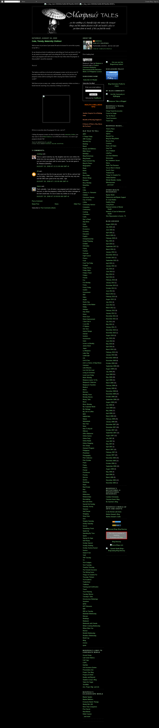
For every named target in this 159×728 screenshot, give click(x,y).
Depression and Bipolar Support (116, 197)
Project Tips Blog (88, 672)
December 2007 (111, 424)
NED (84, 414)
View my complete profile (102, 48)
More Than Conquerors (90, 707)
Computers (86, 207)
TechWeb (86, 684)
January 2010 (110, 355)
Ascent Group (87, 655)
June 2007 (109, 441)
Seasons (85, 509)
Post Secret (86, 709)
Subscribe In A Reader (90, 80)
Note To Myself (87, 428)
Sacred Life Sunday (89, 504)
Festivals (85, 253)
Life (84, 358)
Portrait (85, 470)
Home (56, 204)
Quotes (85, 480)
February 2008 (110, 419)
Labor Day (86, 353)
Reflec (85, 492)
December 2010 (111, 330)
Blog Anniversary (88, 156)
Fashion (48, 143)
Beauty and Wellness (89, 149)
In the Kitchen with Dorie (113, 512)
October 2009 (110, 363)
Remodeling (86, 499)
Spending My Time (89, 533)
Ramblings (86, 482)
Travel (85, 589)
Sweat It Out (87, 553)
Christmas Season (88, 197)
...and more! (86, 716)
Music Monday (87, 404)
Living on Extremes (89, 372)
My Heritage (86, 409)
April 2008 (109, 413)
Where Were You (88, 628)
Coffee (85, 202)
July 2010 (109, 338)
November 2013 (111, 285)
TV (84, 560)
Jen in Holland (110, 151)
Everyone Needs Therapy (91, 702)
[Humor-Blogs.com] (116, 545)
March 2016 (109, 249)
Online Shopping (57, 143)
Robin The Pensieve (112, 165)
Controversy (86, 209)
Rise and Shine (87, 501)
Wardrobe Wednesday (89, 613)
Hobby (85, 307)
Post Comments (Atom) (48, 208)
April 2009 (109, 380)
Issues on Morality (88, 343)
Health (85, 299)
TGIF (84, 555)
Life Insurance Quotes (90, 667)
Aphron (108, 134)
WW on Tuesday (88, 611)
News (84, 426)
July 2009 (109, 371)
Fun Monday (87, 282)
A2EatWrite (109, 131)
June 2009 (109, 374)
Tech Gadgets (87, 562)
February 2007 (110, 452)
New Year (86, 424)
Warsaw (85, 616)
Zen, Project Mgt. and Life (91, 687)
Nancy (108, 163)
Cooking (85, 212)
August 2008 (110, 402)
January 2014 (110, 283)
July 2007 (109, 438)
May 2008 (109, 410)
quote (84, 645)
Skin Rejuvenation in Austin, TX (116, 216)
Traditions (86, 584)
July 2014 (109, 269)
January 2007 (110, 455)
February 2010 (110, 352)
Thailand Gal (110, 173)
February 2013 (110, 296)
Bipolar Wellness (88, 699)
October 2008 (110, 396)
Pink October (87, 460)
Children (85, 195)
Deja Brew (86, 222)
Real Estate (86, 487)
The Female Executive (90, 570)
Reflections (86, 494)
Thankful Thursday (88, 567)
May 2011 (109, 324)
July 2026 (109, 227)
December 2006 (111, 458)
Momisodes (109, 158)
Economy (86, 231)
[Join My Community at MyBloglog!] (116, 96)
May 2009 (109, 377)
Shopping (86, 514)
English (85, 236)
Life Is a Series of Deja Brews (92, 363)
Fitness (85, 258)
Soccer (85, 526)
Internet (85, 334)
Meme (85, 390)
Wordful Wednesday (89, 633)
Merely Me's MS (88, 704)
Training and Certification (90, 587)
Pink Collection (87, 458)
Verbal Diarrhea (111, 177)
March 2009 (109, 383)
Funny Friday (87, 287)
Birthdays (86, 153)
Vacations (86, 601)
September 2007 (111, 433)
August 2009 (110, 369)
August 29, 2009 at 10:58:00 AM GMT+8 (53, 196)
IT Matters (86, 326)
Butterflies (86, 185)
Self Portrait (86, 511)
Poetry (85, 465)
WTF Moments (87, 606)
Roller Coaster (87, 714)
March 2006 (109, 477)
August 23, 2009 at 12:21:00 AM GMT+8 (53, 166)
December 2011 (111, 316)
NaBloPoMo (86, 416)
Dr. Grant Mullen (111, 200)
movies (85, 643)
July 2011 (109, 321)
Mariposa (98, 41)
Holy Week (86, 312)
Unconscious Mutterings (90, 599)
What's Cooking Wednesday (91, 626)
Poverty (85, 475)
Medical (85, 387)
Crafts (85, 217)
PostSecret (86, 472)
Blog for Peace (87, 163)
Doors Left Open (111, 146)
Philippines (86, 450)
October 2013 (110, 288)
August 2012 (110, 299)
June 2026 (109, 230)
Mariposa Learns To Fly (90, 380)
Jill (38, 171)
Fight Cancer (87, 256)
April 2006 (109, 474)
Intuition (85, 336)
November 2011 (111, 319)
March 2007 (109, 449)
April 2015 (109, 263)
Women (85, 631)
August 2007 (110, 435)
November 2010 (111, 333)
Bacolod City (87, 141)
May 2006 (109, 472)
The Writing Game (88, 572)
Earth (84, 224)
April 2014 (109, 277)
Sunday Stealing (88, 545)
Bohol (84, 170)
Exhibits (85, 243)
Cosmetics (86, 214)
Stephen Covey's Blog (90, 680)
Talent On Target (88, 682)
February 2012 (110, 310)
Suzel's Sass (110, 170)
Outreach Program (88, 448)
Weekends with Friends (90, 623)
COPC (85, 662)
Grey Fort (109, 148)
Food (84, 260)
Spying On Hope (88, 538)
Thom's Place (110, 129)
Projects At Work (88, 675)
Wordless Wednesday (89, 635)
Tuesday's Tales (88, 596)
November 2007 (111, 427)
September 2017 (111, 246)
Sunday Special (88, 543)
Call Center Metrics (89, 658)
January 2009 (110, 388)
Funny (85, 285)
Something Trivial (88, 528)
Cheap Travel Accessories (114, 111)
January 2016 (110, 252)
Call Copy (86, 660)
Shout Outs (86, 516)
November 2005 (111, 483)
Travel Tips (109, 121)
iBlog (84, 640)
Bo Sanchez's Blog (112, 502)
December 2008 (111, 391)
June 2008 (109, 408)
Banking (85, 144)
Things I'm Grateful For (90, 575)
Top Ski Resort (110, 116)
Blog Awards (87, 158)
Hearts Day (86, 302)
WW (84, 609)
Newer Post (35, 204)
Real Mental (86, 711)
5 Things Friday (87, 136)
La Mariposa (86, 351)
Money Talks (87, 399)
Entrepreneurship (88, 239)
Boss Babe (86, 175)
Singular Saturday (88, 521)
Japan (85, 348)
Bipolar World (110, 195)
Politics (85, 467)
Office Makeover (88, 433)
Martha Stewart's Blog (113, 514)
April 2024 (109, 244)
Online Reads (87, 441)
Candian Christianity (112, 497)
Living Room (110, 204)
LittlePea (109, 153)
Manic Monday (87, 377)
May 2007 (109, 444)
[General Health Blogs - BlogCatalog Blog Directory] (116, 550)
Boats (84, 168)
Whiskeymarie (110, 182)
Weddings (86, 618)
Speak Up (86, 531)
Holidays (85, 309)
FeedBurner (97, 98)
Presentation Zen (88, 670)
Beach (85, 146)
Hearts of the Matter (89, 304)
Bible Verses (87, 151)
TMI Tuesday (87, 557)
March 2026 (109, 235)
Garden (85, 290)
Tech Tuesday (87, 565)
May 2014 (109, 274)
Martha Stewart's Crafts (113, 516)
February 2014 (110, 280)
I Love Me (86, 324)
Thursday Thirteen (88, 577)
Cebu (84, 190)
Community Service (89, 204)
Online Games (87, 436)
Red (84, 489)
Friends (85, 278)
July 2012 (109, 302)
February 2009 (110, 385)
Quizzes (85, 477)
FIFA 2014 (86, 246)
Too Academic (87, 579)
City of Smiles (87, 200)
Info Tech (86, 329)
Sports (85, 536)
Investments (87, 338)
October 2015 (110, 257)
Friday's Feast (87, 273)
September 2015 (111, 260)
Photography (87, 455)
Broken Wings (87, 178)
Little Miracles (87, 368)
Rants (84, 484)
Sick (84, 519)
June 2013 (109, 291)
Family (85, 248)
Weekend (86, 621)
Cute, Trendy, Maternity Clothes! (47, 41)
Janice (39, 186)
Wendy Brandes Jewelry (113, 180)
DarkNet (85, 665)
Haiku (84, 297)
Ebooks (85, 226)
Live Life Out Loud (88, 370)
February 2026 (110, 238)
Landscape (86, 355)
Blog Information (113, 84)
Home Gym (86, 316)
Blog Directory (116, 541)
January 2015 (110, 266)
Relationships (87, 497)
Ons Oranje (86, 445)
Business (86, 180)
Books (85, 173)
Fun (84, 280)
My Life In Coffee (88, 411)
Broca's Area (110, 141)
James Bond (87, 346)
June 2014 (109, 271)
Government (86, 292)
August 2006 (110, 469)
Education (86, 234)
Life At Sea (86, 360)
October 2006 (110, 463)
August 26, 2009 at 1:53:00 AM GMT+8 (52, 181)
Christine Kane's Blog (112, 499)
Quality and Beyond (89, 677)
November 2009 (111, 360)
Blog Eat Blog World (112, 138)
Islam (84, 341)
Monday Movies (88, 397)
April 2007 (109, 447)
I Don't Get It (87, 321)
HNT (84, 295)
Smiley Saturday (88, 523)
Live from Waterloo (112, 155)
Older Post (77, 204)
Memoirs (85, 392)
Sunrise (85, 550)
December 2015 (111, 255)
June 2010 (109, 341)
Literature (86, 365)
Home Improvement (89, 319)
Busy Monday (87, 183)
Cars (84, 187)
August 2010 (110, 335)
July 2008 (109, 405)
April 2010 (109, 346)
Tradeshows (86, 582)
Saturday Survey (88, 506)
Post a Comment (37, 201)
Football (85, 265)
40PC (84, 134)
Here (121, 537)
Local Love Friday (88, 375)
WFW (84, 604)
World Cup (86, 638)
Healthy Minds (110, 202)
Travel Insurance (111, 118)
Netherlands (86, 421)
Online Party (87, 438)
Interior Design (87, 331)
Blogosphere (87, 166)
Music (85, 402)
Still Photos (86, 540)
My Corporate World (89, 407)
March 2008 (109, 416)
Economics (86, 229)
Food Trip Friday (88, 263)
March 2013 (109, 294)
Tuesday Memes (88, 594)
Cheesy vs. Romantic (89, 192)
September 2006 (111, 466)
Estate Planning (88, 241)
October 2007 (110, 430)
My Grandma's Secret (113, 160)
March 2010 (109, 349)
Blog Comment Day (89, 161)
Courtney (109, 143)
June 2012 (109, 305)
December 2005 (111, 480)
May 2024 (109, 241)
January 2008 (110, 422)
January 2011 (110, 327)
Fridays (85, 275)
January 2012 (110, 313)
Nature (85, 419)
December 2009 (111, 358)
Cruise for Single (111, 113)
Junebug (39, 154)
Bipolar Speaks (87, 697)
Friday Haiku (87, 270)
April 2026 (109, 232)
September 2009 (111, 366)
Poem (84, 463)
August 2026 (110, 224)
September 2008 (111, 399)
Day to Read (87, 219)
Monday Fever (87, 394)
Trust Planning (87, 592)
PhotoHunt (86, 453)
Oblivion (85, 431)
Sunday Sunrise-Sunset (90, 548)
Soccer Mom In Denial (113, 168)
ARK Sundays (87, 139)
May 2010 (109, 344)
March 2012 (109, 307)
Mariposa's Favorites (89, 385)
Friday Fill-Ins (87, 268)
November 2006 (111, 460)
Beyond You (110, 136)
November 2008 (111, 394)
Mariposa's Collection (89, 382)
